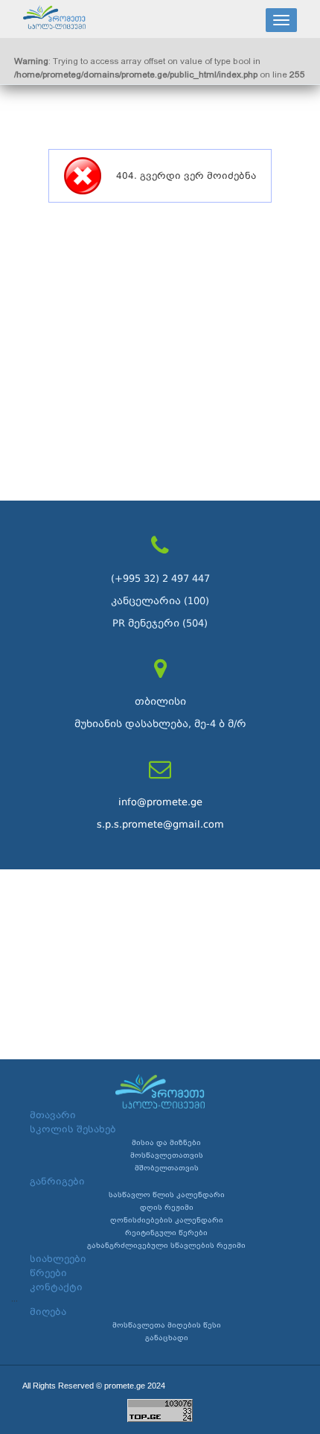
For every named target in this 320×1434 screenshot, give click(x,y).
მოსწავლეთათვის (166, 1155)
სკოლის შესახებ (73, 1129)
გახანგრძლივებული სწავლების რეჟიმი (166, 1245)
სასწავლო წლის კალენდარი (167, 1195)
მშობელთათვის (167, 1168)
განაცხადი (166, 1338)
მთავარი (53, 1115)
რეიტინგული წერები (166, 1233)
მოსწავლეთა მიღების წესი (166, 1325)
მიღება (48, 1312)
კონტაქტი (56, 1287)
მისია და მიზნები (166, 1142)
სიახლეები (58, 1259)
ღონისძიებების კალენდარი (166, 1220)
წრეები (48, 1273)
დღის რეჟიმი (166, 1207)
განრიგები (57, 1181)
